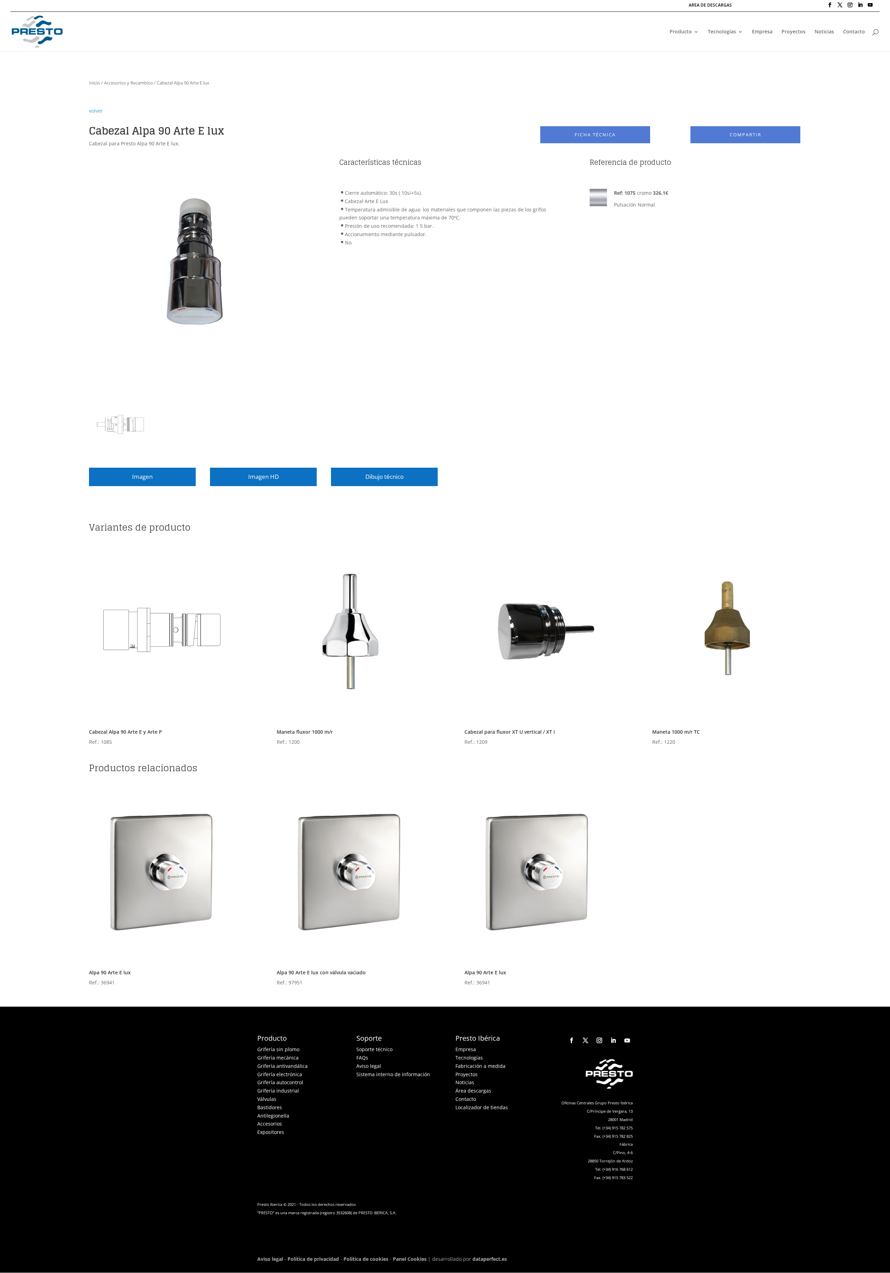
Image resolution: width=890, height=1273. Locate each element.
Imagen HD (263, 477)
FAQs (362, 1057)
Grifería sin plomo (278, 1049)
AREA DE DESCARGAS (710, 5)
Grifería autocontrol (280, 1082)
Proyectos (794, 32)
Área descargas (473, 1090)
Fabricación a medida (480, 1066)
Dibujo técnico (384, 477)
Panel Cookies (410, 1259)
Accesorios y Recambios (128, 83)
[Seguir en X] (585, 1040)
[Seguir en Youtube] (627, 1040)
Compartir (745, 135)
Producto (681, 32)
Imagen (142, 477)
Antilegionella (273, 1115)
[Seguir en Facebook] (571, 1040)
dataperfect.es (489, 1259)
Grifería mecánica (278, 1057)
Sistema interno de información (393, 1074)
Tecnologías (722, 32)
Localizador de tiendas (481, 1107)
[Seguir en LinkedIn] (613, 1040)
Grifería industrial (278, 1090)
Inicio (94, 83)
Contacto (854, 32)
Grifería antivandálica (282, 1066)
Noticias (824, 32)
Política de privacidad (313, 1259)
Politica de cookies (365, 1259)
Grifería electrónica (279, 1074)
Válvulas (266, 1099)
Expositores (270, 1132)
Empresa (762, 32)
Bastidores (269, 1107)
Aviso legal (368, 1066)
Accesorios (269, 1123)
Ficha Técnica (595, 135)
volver (96, 110)
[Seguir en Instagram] (599, 1040)
